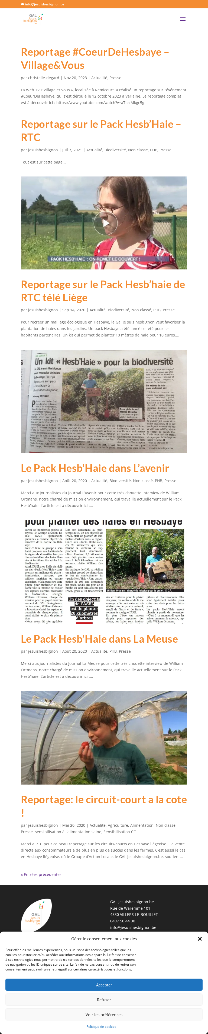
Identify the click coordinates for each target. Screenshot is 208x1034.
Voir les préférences (104, 1014)
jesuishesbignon (43, 149)
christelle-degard (43, 77)
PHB (153, 149)
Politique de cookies (101, 1026)
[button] (200, 939)
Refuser (104, 999)
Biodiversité (115, 149)
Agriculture (118, 825)
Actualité (99, 77)
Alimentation (142, 825)
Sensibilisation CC (119, 831)
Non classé (138, 149)
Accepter (104, 985)
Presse (115, 77)
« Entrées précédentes (41, 874)
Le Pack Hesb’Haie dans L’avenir (95, 468)
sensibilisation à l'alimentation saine (68, 831)
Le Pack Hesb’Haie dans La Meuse (99, 638)
